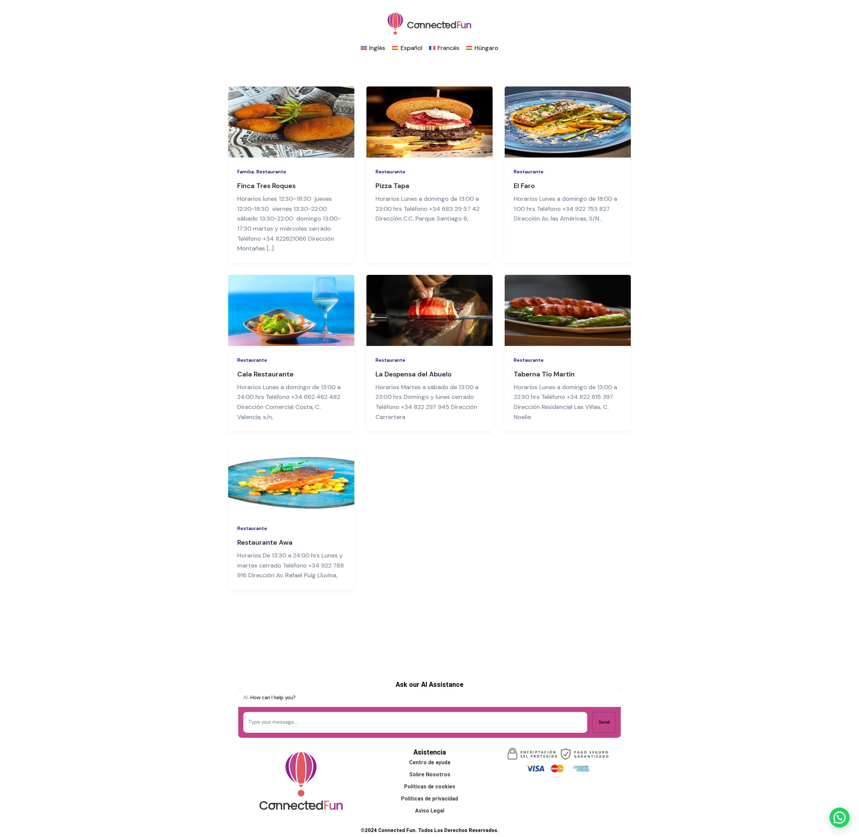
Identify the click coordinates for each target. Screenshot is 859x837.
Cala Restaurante (265, 374)
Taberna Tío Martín (544, 374)
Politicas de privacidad (429, 798)
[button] (839, 818)
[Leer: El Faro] (568, 122)
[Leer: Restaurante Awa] (291, 478)
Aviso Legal (429, 811)
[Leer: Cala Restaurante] (291, 310)
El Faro (524, 185)
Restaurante (271, 172)
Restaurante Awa (265, 542)
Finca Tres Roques (266, 185)
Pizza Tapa (392, 185)
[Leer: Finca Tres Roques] (291, 122)
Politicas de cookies (429, 786)
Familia (245, 172)
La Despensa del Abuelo (413, 374)
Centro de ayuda (429, 762)
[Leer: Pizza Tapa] (429, 122)
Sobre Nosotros (429, 774)
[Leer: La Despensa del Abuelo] (429, 310)
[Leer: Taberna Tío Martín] (568, 310)
